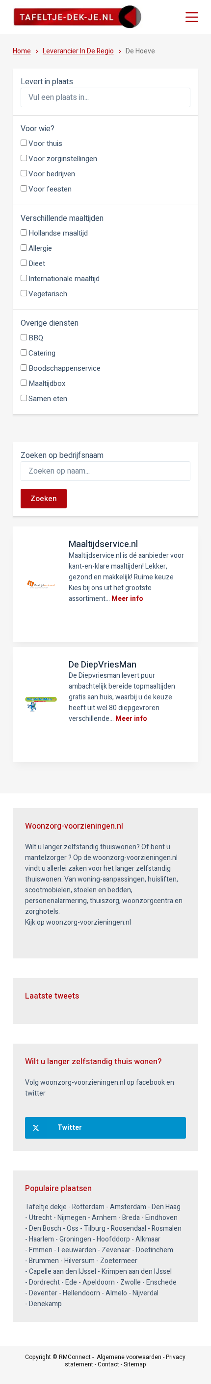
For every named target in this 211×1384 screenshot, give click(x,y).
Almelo (116, 1293)
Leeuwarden (77, 1250)
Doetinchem (154, 1250)
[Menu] (191, 17)
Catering (41, 353)
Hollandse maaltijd (58, 233)
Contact (108, 1364)
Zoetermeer (118, 1261)
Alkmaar (147, 1239)
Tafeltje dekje (46, 1207)
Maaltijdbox (46, 383)
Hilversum (79, 1261)
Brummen (44, 1261)
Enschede (161, 1282)
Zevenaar (116, 1250)
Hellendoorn (81, 1293)
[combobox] (105, 97)
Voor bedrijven (51, 173)
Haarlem (41, 1239)
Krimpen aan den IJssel (137, 1271)
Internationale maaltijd (64, 278)
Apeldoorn (98, 1282)
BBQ (35, 338)
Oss (73, 1228)
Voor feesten (50, 189)
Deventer (43, 1293)
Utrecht (40, 1218)
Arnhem (104, 1218)
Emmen (41, 1250)
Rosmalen (167, 1228)
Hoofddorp (113, 1239)
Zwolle (130, 1282)
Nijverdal (145, 1293)
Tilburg (95, 1228)
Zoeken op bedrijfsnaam (62, 455)
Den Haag (166, 1207)
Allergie (40, 248)
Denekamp (45, 1304)
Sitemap (135, 1364)
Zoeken (43, 498)
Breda (131, 1218)
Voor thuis (45, 143)
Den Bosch (45, 1228)
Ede (71, 1282)
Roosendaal (128, 1228)
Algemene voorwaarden (129, 1357)
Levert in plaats (47, 82)
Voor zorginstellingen (62, 158)
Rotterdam (88, 1207)
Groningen (75, 1239)
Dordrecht (44, 1282)
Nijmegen (71, 1218)
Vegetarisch (47, 293)
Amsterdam (128, 1207)
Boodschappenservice (64, 368)
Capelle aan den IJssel (62, 1271)
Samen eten (47, 398)
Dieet (36, 263)
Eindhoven (161, 1218)
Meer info (127, 599)
